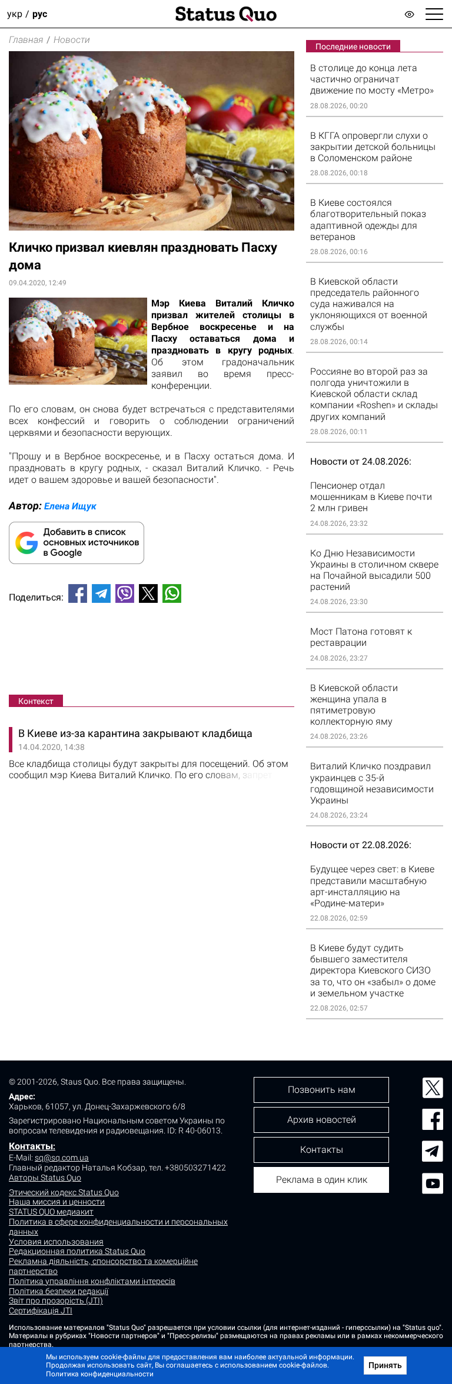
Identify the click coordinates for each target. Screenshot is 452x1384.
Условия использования (56, 1241)
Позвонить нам (321, 1089)
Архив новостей (321, 1119)
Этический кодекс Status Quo (64, 1192)
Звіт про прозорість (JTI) (56, 1300)
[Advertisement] (151, 651)
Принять (385, 1365)
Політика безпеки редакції (58, 1291)
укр (14, 13)
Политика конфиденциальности (100, 1374)
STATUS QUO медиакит (51, 1211)
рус (39, 13)
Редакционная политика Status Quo (77, 1251)
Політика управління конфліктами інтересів (92, 1281)
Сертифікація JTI (40, 1310)
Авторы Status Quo (45, 1177)
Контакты (31, 1146)
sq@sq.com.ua (62, 1157)
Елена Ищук (70, 506)
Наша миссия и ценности (57, 1201)
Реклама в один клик (321, 1179)
